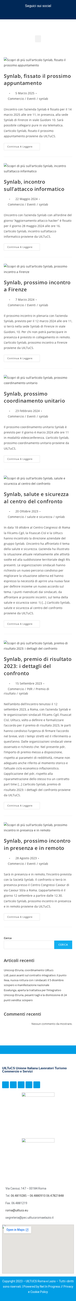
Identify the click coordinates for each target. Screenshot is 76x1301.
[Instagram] (30, 13)
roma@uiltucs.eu (16, 1210)
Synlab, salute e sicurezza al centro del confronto (36, 497)
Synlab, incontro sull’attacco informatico (34, 185)
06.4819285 (19, 1195)
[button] (38, 38)
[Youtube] (53, 13)
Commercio (16, 99)
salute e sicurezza (39, 517)
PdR (30, 689)
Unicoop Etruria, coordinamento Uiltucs (28, 970)
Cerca (8, 938)
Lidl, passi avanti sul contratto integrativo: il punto (35, 975)
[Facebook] (22, 13)
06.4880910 (38, 1195)
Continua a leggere (23, 145)
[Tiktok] (38, 13)
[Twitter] (45, 13)
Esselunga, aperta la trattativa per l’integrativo (32, 990)
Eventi (31, 99)
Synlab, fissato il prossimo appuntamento (37, 79)
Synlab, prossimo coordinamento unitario (34, 397)
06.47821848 (55, 1195)
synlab (43, 99)
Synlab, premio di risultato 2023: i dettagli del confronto (38, 666)
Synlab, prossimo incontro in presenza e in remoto (37, 844)
